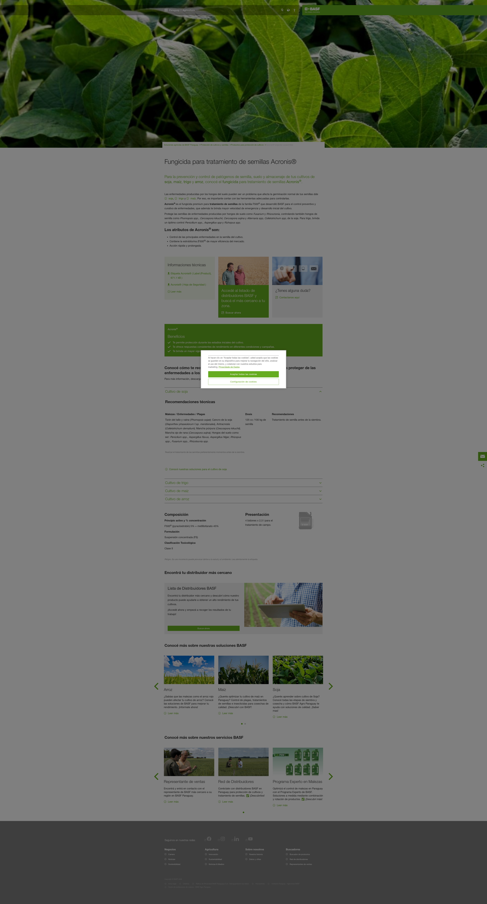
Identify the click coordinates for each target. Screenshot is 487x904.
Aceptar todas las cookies (243, 374)
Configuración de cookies (243, 381)
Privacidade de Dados (229, 367)
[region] (243, 369)
